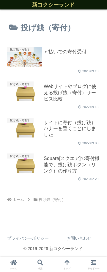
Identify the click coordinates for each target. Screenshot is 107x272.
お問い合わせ (79, 238)
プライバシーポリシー (28, 238)
